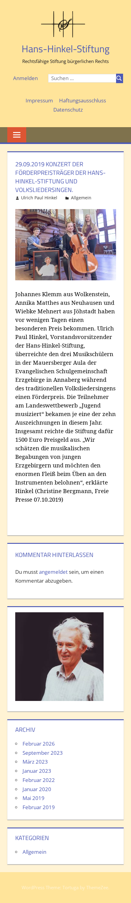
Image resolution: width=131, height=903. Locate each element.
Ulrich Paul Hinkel (39, 198)
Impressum (39, 100)
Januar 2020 (37, 789)
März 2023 (35, 761)
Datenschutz (68, 109)
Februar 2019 (39, 807)
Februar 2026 (39, 743)
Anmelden (25, 78)
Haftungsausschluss (82, 100)
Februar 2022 (39, 779)
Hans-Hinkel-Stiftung (65, 48)
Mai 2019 (33, 798)
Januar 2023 (37, 770)
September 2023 (43, 752)
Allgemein (81, 198)
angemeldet (53, 571)
